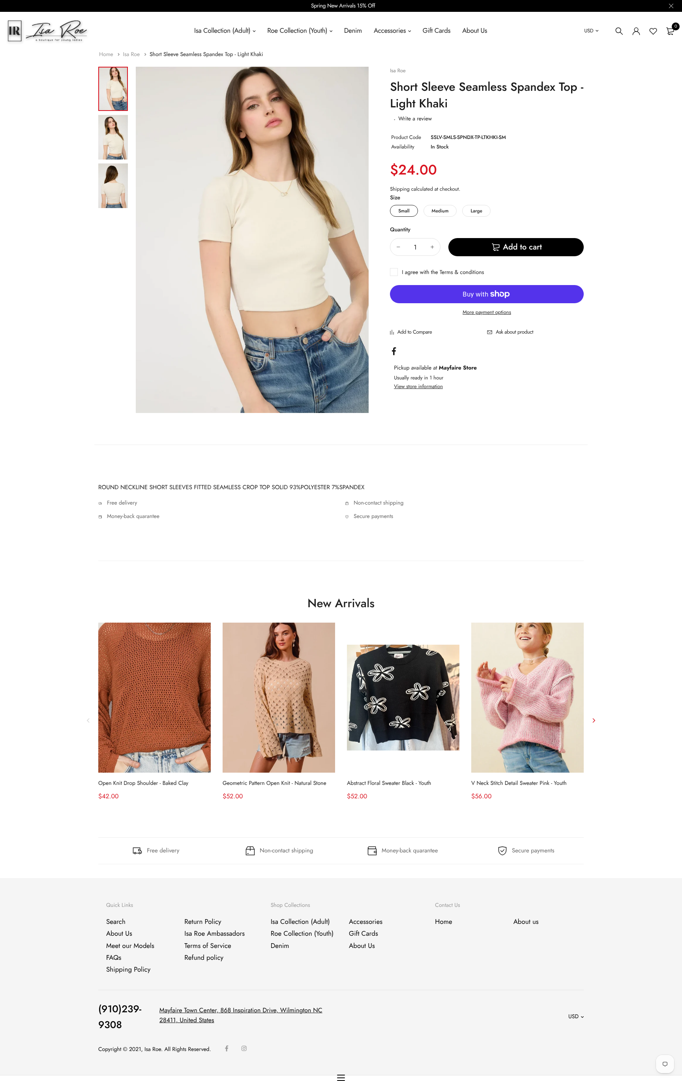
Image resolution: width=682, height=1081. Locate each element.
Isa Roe (132, 54)
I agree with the (443, 272)
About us (526, 922)
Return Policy (202, 922)
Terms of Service (207, 945)
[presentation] (88, 720)
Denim (353, 31)
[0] (670, 31)
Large (476, 210)
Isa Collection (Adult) (222, 31)
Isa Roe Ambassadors (214, 933)
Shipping (400, 189)
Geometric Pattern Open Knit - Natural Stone (274, 783)
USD (588, 30)
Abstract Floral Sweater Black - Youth (389, 783)
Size (395, 198)
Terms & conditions (462, 272)
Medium (440, 210)
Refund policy (203, 958)
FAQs (113, 958)
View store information (418, 386)
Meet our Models (130, 945)
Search (116, 922)
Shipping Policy (128, 969)
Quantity (400, 230)
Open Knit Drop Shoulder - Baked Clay (143, 783)
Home (107, 54)
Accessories (390, 31)
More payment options (487, 312)
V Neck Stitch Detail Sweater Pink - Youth (519, 783)
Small (403, 210)
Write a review (415, 119)
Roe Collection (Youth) (297, 31)
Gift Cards (436, 31)
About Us (474, 31)
